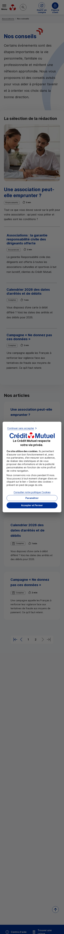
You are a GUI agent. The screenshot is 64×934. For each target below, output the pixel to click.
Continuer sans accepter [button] (20, 428)
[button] (32, 505)
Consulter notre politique (32, 492)
